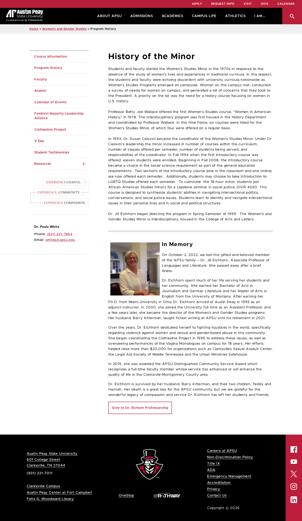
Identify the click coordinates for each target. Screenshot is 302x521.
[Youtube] (293, 461)
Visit (247, 3)
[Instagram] (293, 486)
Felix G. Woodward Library (50, 499)
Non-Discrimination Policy (230, 457)
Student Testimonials (51, 152)
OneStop (126, 495)
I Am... (259, 16)
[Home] (24, 16)
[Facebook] (293, 449)
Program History (48, 68)
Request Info (222, 3)
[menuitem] (108, 16)
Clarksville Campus (43, 486)
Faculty (40, 79)
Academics (172, 16)
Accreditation (219, 482)
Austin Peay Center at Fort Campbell (59, 492)
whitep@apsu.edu (60, 240)
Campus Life (204, 16)
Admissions (141, 16)
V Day (39, 141)
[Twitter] (293, 474)
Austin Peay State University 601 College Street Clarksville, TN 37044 (52, 459)
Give (265, 3)
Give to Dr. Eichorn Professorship (140, 407)
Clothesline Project (50, 129)
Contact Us (217, 495)
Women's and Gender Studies (64, 29)
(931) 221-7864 (59, 234)
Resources (42, 163)
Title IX (213, 463)
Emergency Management (229, 476)
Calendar (286, 3)
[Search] (292, 16)
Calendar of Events (50, 102)
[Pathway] (167, 495)
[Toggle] (84, 163)
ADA (211, 470)
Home (33, 29)
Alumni (40, 90)
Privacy (213, 489)
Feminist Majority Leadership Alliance (59, 116)
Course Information (50, 56)
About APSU (109, 16)
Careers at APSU (222, 450)
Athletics (235, 16)
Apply (197, 3)
